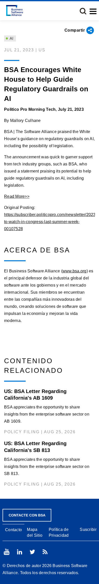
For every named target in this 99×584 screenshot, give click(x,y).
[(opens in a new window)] (6, 551)
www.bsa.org (74, 271)
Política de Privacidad (59, 532)
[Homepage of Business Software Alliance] (15, 10)
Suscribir (88, 529)
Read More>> (16, 196)
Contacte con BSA (27, 515)
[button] (83, 11)
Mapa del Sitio (34, 532)
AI (11, 38)
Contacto (13, 530)
